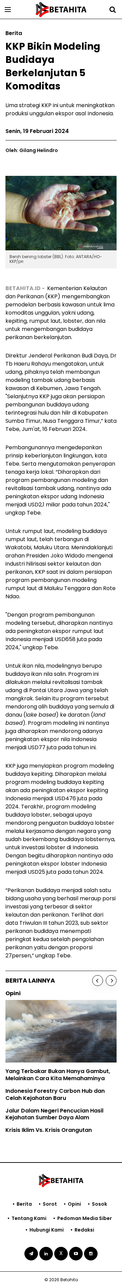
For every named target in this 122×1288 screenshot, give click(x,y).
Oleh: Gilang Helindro (31, 150)
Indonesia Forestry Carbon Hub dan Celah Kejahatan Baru (55, 1094)
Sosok (99, 1204)
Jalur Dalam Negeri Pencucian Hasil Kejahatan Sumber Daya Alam (54, 1114)
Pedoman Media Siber (84, 1218)
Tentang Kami (29, 1218)
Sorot (50, 1204)
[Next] (111, 980)
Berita (24, 1204)
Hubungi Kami (46, 1230)
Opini (74, 1204)
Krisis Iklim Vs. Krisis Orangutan (48, 1130)
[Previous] (97, 980)
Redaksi (84, 1230)
